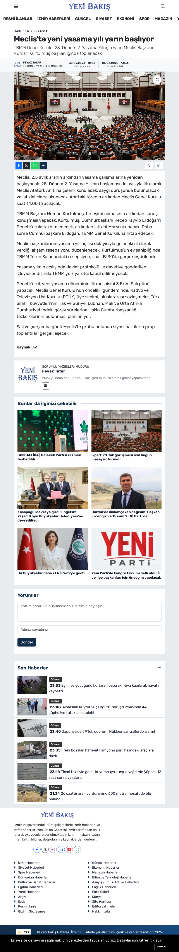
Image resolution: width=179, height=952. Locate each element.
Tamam (161, 946)
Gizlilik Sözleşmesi (32, 911)
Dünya (55, 725)
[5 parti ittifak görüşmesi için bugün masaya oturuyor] (126, 430)
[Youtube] (69, 849)
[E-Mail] (45, 385)
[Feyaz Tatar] (27, 374)
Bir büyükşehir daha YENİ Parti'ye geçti (51, 573)
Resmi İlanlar (28, 906)
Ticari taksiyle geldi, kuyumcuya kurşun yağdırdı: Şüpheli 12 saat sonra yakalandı (105, 775)
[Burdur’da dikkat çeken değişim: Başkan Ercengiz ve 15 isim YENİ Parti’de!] (126, 487)
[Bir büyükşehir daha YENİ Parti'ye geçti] (52, 549)
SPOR (144, 18)
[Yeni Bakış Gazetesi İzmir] (89, 6)
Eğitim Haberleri (30, 887)
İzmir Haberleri (29, 863)
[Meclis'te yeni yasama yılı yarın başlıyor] (89, 116)
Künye (97, 897)
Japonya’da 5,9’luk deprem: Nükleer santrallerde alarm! (102, 731)
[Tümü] (159, 668)
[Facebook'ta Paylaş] (18, 165)
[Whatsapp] (77, 849)
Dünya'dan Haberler (33, 877)
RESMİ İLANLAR (17, 18)
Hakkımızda (101, 911)
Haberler (21, 31)
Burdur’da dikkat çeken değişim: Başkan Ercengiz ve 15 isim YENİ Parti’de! (125, 514)
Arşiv (22, 897)
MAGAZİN (163, 18)
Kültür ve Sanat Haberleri (37, 882)
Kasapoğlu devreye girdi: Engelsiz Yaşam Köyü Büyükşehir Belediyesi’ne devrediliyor (50, 516)
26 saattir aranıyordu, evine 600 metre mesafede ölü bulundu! (100, 796)
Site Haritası (101, 902)
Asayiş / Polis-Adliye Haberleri (115, 882)
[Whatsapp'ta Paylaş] (35, 165)
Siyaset (41, 31)
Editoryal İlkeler (104, 906)
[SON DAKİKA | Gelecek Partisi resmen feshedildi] (52, 430)
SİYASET (104, 18)
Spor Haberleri (29, 872)
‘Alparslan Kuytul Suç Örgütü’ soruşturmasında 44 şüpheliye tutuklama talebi (97, 710)
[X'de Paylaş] (26, 165)
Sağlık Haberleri (104, 887)
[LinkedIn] (61, 849)
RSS (25, 932)
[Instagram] (53, 849)
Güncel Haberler (104, 863)
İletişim (23, 902)
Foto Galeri (100, 892)
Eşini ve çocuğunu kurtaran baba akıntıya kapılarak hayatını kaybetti (105, 688)
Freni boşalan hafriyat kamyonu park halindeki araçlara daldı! (101, 753)
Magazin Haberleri (106, 872)
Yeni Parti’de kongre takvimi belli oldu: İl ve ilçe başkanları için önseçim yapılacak (126, 575)
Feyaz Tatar (53, 371)
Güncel (55, 679)
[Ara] (163, 6)
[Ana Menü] (16, 6)
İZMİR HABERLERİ (53, 18)
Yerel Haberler (29, 892)
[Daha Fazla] (43, 165)
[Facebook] (37, 849)
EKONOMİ (125, 18)
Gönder (27, 642)
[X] (45, 849)
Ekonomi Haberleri (106, 868)
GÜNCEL (83, 18)
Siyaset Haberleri (31, 868)
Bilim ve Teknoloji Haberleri (113, 877)
